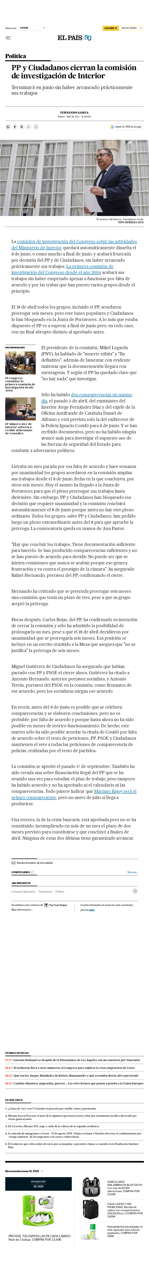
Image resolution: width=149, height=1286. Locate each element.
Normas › (132, 872)
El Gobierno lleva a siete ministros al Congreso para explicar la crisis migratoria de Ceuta (74, 1068)
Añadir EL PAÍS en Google (128, 126)
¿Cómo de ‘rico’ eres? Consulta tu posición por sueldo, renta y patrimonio (52, 1108)
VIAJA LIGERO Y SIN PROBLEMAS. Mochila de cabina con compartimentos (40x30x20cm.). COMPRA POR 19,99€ (125, 1210)
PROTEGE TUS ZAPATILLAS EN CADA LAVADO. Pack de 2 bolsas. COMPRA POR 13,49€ (40, 1237)
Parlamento (45, 891)
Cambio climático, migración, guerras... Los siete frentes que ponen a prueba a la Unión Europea (79, 1083)
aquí (91, 909)
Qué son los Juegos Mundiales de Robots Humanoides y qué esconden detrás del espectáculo (76, 1075)
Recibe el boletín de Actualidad (35, 862)
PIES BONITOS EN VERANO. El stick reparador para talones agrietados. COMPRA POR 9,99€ (124, 1231)
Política (15, 56)
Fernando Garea (74, 112)
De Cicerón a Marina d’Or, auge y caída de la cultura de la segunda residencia (53, 1126)
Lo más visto (14, 1100)
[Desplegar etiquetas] (135, 891)
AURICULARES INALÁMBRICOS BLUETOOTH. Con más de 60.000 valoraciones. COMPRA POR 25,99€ (125, 1188)
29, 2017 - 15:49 (79, 116)
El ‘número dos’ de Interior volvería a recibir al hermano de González (18, 429)
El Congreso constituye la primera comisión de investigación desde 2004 (20, 384)
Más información (21, 909)
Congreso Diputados (23, 891)
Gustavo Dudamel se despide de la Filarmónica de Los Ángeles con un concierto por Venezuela (77, 1060)
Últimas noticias (17, 1053)
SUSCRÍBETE (110, 28)
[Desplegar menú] (8, 38)
